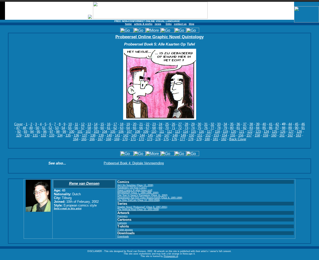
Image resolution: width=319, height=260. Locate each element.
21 (141, 124)
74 (193, 128)
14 (95, 124)
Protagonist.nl (171, 256)
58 (89, 128)
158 (257, 135)
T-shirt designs (125, 229)
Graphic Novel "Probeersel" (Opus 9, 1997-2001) (142, 207)
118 (217, 132)
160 (273, 135)
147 (166, 135)
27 (180, 124)
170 (125, 139)
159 (265, 135)
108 (137, 132)
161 (282, 135)
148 (175, 135)
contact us (180, 23)
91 (303, 128)
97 (51, 132)
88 (283, 128)
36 (238, 124)
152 (208, 135)
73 (186, 128)
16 (108, 124)
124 (266, 132)
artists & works (143, 23)
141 (117, 135)
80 (232, 128)
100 (71, 132)
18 (121, 124)
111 (161, 132)
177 (182, 139)
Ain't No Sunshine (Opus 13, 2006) (135, 185)
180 (207, 139)
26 (173, 124)
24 (160, 124)
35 (232, 124)
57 (82, 128)
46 (303, 124)
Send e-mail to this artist (67, 208)
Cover (18, 124)
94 (32, 132)
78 (219, 128)
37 (244, 124)
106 (121, 132)
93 (25, 132)
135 (68, 135)
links (169, 23)
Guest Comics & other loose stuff (134, 190)
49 (31, 128)
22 (147, 124)
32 (212, 124)
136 (76, 135)
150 (191, 135)
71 (173, 128)
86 (270, 128)
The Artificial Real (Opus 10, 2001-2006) (138, 209)
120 (233, 132)
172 (141, 139)
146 (158, 135)
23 (154, 124)
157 (249, 135)
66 (141, 128)
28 (186, 124)
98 (58, 132)
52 (50, 128)
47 (18, 128)
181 (215, 139)
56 (76, 128)
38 (251, 124)
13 (89, 124)
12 (82, 124)
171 (133, 139)
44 (290, 124)
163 (298, 135)
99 (64, 132)
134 (60, 135)
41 (270, 124)
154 (224, 135)
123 (258, 132)
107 (129, 132)
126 (282, 132)
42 (277, 124)
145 (150, 135)
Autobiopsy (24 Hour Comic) (132, 187)
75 (199, 128)
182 (223, 139)
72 (180, 128)
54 (63, 128)
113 (177, 132)
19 (128, 124)
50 (37, 128)
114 (185, 132)
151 (199, 135)
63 (121, 128)
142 (125, 135)
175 (166, 139)
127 (291, 132)
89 (290, 128)
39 (257, 124)
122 (249, 132)
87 (277, 128)
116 (201, 132)
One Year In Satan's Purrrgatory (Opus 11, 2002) (142, 195)
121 (241, 132)
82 (244, 128)
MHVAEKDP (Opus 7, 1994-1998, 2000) (138, 193)
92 (19, 132)
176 (174, 139)
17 (115, 124)
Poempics (122, 216)
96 (45, 132)
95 (38, 132)
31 (206, 124)
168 (108, 139)
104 (104, 132)
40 (264, 124)
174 (157, 139)
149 (183, 135)
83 (251, 128)
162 (290, 135)
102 (88, 132)
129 (18, 135)
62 (115, 128)
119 (225, 132)
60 (102, 128)
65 (134, 128)
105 (112, 132)
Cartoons (122, 223)
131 (35, 135)
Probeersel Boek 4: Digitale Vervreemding (134, 163)
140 (109, 135)
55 (70, 128)
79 (225, 128)
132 (43, 135)
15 (102, 124)
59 (95, 128)
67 (147, 128)
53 (57, 128)
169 (116, 139)
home (128, 23)
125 (274, 132)
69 (160, 128)
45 (296, 124)
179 (199, 139)
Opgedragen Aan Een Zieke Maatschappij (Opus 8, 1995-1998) (149, 197)
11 (76, 124)
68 (154, 128)
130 (27, 135)
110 (153, 132)
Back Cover (237, 139)
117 (209, 132)
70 (167, 128)
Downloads (123, 236)
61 (108, 128)
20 (134, 124)
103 (96, 132)
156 (240, 135)
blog (191, 23)
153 (216, 135)
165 (83, 139)
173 (149, 139)
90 (296, 128)
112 (169, 132)
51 (44, 128)
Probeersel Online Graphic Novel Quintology (159, 36)
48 (24, 128)
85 (264, 128)
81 (238, 128)
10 (70, 124)
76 (206, 128)
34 (225, 124)
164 (75, 139)
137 (84, 135)
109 (145, 132)
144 (142, 135)
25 (167, 124)
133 (51, 135)
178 (190, 139)
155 (232, 135)
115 (193, 132)
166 (92, 139)
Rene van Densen (84, 183)
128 (299, 132)
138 (92, 135)
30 (199, 124)
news (158, 23)
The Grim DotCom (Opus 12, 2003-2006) (138, 200)
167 (100, 139)
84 (257, 128)
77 (212, 128)
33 (219, 124)
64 (128, 128)
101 (79, 132)
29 (193, 124)
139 (101, 135)
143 (134, 135)
